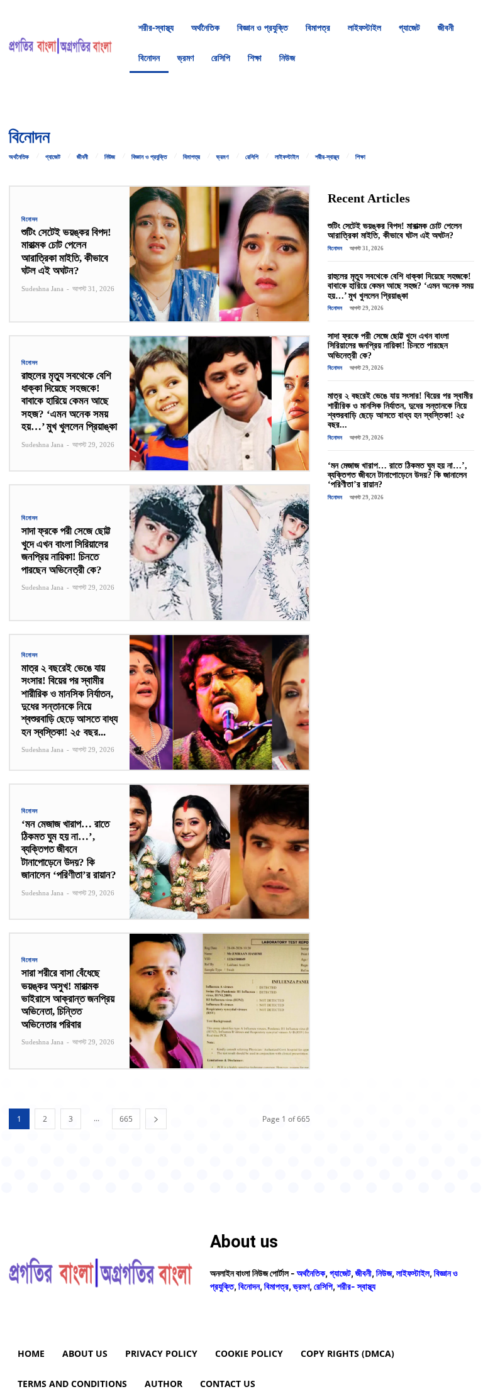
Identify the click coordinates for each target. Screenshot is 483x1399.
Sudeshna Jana (42, 288)
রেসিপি (251, 157)
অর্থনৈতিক (19, 157)
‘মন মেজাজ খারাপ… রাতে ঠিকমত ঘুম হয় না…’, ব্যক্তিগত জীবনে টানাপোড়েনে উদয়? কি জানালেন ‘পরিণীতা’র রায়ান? (68, 850)
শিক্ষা (360, 157)
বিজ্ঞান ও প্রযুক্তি (149, 157)
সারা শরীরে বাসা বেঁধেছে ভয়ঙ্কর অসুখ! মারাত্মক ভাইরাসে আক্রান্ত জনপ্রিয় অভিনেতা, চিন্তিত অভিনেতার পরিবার (67, 999)
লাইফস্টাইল (287, 157)
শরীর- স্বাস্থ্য (356, 1286)
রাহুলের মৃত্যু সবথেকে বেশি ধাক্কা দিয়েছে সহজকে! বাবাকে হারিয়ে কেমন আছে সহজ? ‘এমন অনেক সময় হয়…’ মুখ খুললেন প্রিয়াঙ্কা (69, 401)
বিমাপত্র (191, 157)
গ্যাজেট (52, 157)
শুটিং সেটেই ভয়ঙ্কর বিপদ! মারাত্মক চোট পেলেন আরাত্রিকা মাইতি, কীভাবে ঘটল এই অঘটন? (66, 251)
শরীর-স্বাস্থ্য (327, 157)
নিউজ (109, 157)
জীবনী (82, 157)
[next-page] (156, 1119)
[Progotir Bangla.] (60, 43)
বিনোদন (29, 219)
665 (126, 1119)
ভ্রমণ (222, 157)
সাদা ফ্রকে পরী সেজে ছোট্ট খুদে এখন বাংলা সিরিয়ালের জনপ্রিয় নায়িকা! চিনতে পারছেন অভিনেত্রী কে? (66, 550)
